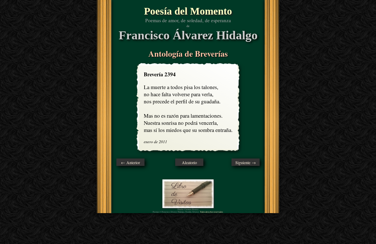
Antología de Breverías (188, 53)
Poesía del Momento (188, 11)
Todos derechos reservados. (211, 212)
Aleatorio (189, 162)
